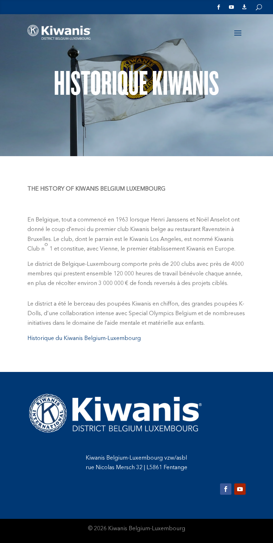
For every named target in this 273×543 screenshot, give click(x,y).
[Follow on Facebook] (225, 489)
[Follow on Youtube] (240, 489)
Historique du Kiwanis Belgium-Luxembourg (84, 338)
